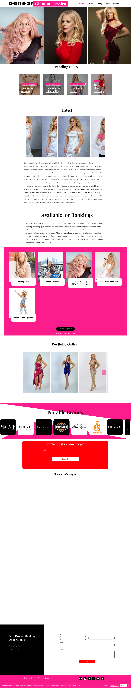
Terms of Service (44, 678)
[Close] (129, 685)
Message (62, 649)
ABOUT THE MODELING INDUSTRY (30, 84)
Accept (123, 685)
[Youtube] (98, 678)
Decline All (114, 685)
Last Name (92, 635)
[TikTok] (32, 3)
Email (44, 450)
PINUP (97, 81)
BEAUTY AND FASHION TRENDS (54, 84)
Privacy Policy (29, 678)
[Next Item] (100, 136)
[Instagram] (15, 3)
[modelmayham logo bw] (80, 678)
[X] (24, 3)
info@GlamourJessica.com (17, 650)
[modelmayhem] (11, 3)
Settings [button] (106, 685)
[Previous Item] (30, 136)
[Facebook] (19, 3)
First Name (63, 635)
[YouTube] (28, 3)
